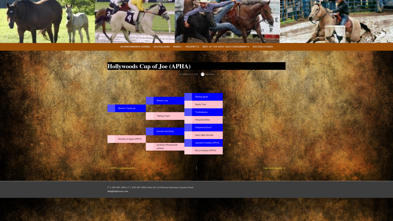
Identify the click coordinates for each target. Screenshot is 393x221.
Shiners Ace (162, 100)
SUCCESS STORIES (263, 46)
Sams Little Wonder (204, 135)
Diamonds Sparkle (272, 168)
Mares (177, 46)
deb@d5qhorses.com (117, 191)
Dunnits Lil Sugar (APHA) (130, 139)
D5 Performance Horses (135, 46)
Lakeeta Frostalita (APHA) (207, 142)
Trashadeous (201, 112)
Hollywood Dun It (203, 127)
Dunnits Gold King (165, 131)
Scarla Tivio (200, 104)
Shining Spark (201, 96)
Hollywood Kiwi (202, 119)
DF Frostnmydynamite (123, 168)
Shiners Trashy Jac (127, 108)
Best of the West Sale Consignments (226, 46)
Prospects (192, 46)
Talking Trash (163, 115)
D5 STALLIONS (161, 46)
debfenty (209, 74)
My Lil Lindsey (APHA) (205, 150)
